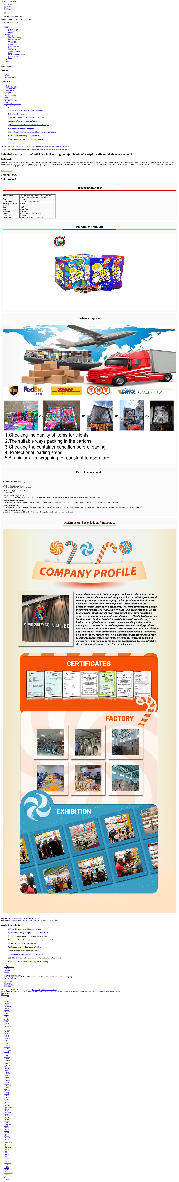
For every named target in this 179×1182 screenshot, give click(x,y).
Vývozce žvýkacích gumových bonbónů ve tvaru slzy (28, 933)
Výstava (10, 32)
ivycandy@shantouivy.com (9, 1)
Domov (6, 26)
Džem (10, 53)
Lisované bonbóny (13, 56)
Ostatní (10, 58)
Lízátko (10, 44)
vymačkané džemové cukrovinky (67, 991)
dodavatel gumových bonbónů (86, 991)
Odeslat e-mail (5, 995)
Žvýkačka (11, 36)
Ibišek (10, 48)
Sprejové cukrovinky (14, 51)
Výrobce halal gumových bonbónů (11, 991)
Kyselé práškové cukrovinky (16, 54)
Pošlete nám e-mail (6, 171)
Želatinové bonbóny (14, 39)
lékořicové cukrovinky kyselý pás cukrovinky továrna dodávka (32, 940)
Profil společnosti (13, 29)
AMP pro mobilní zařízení (48, 990)
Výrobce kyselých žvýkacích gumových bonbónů (27, 954)
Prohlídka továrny (13, 31)
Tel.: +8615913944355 (11, 978)
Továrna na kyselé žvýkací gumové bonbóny (25, 947)
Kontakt (6, 61)
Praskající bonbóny (13, 46)
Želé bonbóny (12, 49)
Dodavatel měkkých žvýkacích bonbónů (108, 991)
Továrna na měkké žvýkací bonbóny (45, 991)
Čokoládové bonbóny (14, 37)
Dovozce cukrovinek (28, 991)
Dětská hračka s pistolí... (17, 114)
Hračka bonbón (12, 41)
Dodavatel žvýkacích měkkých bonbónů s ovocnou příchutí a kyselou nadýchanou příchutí (31, 920)
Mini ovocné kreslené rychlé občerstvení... (24, 121)
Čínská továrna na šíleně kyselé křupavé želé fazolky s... (29, 962)
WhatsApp (6, 996)
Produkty (7, 34)
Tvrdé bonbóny (12, 43)
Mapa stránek (36, 990)
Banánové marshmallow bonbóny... (22, 128)
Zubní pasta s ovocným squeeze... (21, 143)
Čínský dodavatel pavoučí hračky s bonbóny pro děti (23, 918)
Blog (5, 59)
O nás (6, 27)
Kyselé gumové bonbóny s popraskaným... (24, 136)
